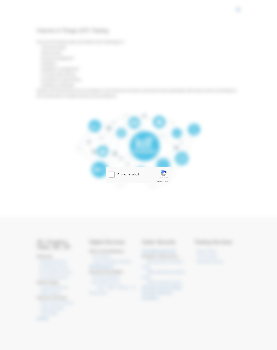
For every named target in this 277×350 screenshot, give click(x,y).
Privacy (159, 182)
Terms (166, 182)
